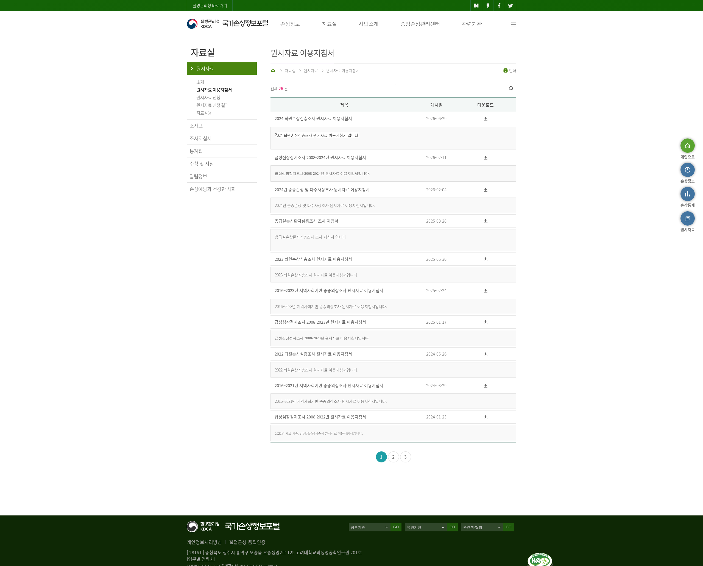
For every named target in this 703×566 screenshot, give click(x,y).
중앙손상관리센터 (420, 24)
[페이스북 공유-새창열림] (499, 5)
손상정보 (290, 24)
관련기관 (472, 24)
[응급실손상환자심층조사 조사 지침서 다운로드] (485, 221)
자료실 (329, 24)
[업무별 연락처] (201, 559)
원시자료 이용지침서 (214, 89)
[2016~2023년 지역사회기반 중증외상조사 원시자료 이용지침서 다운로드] (485, 291)
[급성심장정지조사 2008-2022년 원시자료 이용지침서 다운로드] (485, 417)
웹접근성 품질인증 (247, 542)
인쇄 (512, 70)
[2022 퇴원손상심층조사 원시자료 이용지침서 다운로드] (485, 354)
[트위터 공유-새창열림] (510, 5)
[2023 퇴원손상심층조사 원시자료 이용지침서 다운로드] (485, 259)
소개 (200, 82)
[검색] (511, 88)
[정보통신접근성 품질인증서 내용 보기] (540, 556)
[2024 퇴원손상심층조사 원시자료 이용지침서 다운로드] (485, 119)
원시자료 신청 (208, 97)
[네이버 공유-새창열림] (476, 5)
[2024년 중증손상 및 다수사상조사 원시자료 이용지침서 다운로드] (485, 190)
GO (396, 527)
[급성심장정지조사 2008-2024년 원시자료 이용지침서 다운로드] (485, 158)
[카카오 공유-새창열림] (487, 5)
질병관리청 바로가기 (210, 5)
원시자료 (205, 68)
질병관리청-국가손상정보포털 (227, 23)
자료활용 (204, 112)
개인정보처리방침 (204, 542)
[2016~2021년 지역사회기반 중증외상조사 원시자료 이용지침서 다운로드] (485, 386)
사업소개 (368, 24)
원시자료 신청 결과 (212, 105)
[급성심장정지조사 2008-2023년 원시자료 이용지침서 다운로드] (485, 322)
